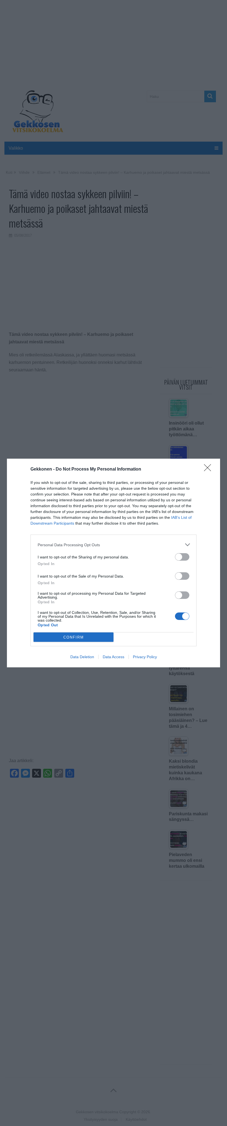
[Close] (209, 469)
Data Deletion (82, 657)
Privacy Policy (145, 657)
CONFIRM (73, 637)
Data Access (113, 657)
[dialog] (113, 563)
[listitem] (113, 545)
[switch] (182, 557)
